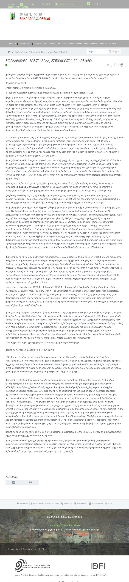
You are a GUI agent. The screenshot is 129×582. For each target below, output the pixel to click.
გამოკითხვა (81, 504)
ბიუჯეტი (112, 43)
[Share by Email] (30, 482)
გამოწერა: (47, 4)
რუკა (109, 504)
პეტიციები (23, 504)
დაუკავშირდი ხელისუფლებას (46, 504)
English (97, 4)
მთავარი (12, 43)
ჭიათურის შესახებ (57, 52)
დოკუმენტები (97, 504)
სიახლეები (55, 43)
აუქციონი (67, 504)
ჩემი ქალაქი (36, 52)
